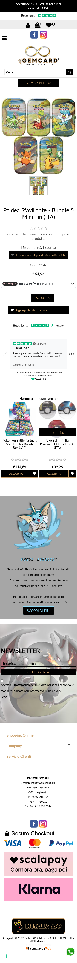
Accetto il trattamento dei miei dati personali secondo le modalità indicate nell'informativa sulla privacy (37, 687)
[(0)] (49, 25)
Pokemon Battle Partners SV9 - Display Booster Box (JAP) (19, 444)
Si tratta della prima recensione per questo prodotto (38, 236)
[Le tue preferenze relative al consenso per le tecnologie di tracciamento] (6, 956)
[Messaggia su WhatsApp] (70, 955)
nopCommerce (44, 944)
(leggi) (4, 696)
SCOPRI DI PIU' (38, 610)
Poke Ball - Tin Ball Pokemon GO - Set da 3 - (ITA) (57, 444)
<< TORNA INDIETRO (38, 83)
